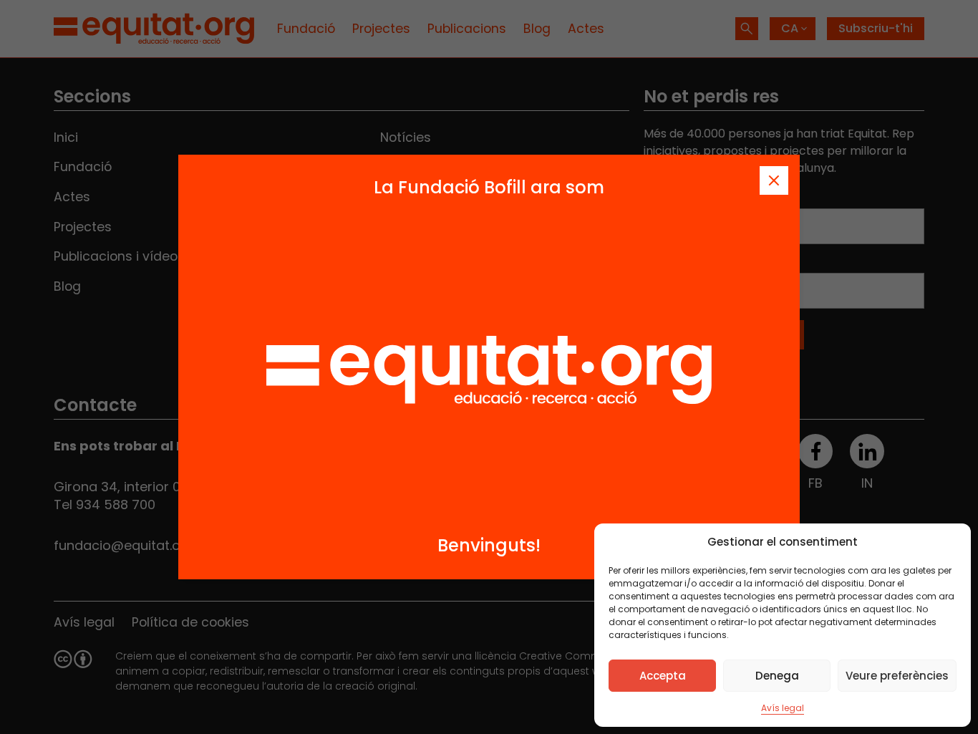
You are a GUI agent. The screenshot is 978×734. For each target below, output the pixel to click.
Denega (777, 675)
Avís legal (782, 708)
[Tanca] (774, 180)
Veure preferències (897, 675)
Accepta (662, 675)
